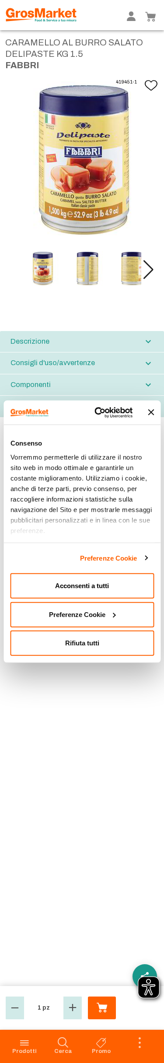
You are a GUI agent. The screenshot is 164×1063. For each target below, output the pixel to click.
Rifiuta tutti (82, 643)
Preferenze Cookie (108, 557)
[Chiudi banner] (151, 412)
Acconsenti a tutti (82, 585)
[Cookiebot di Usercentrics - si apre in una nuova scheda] (99, 412)
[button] (148, 269)
